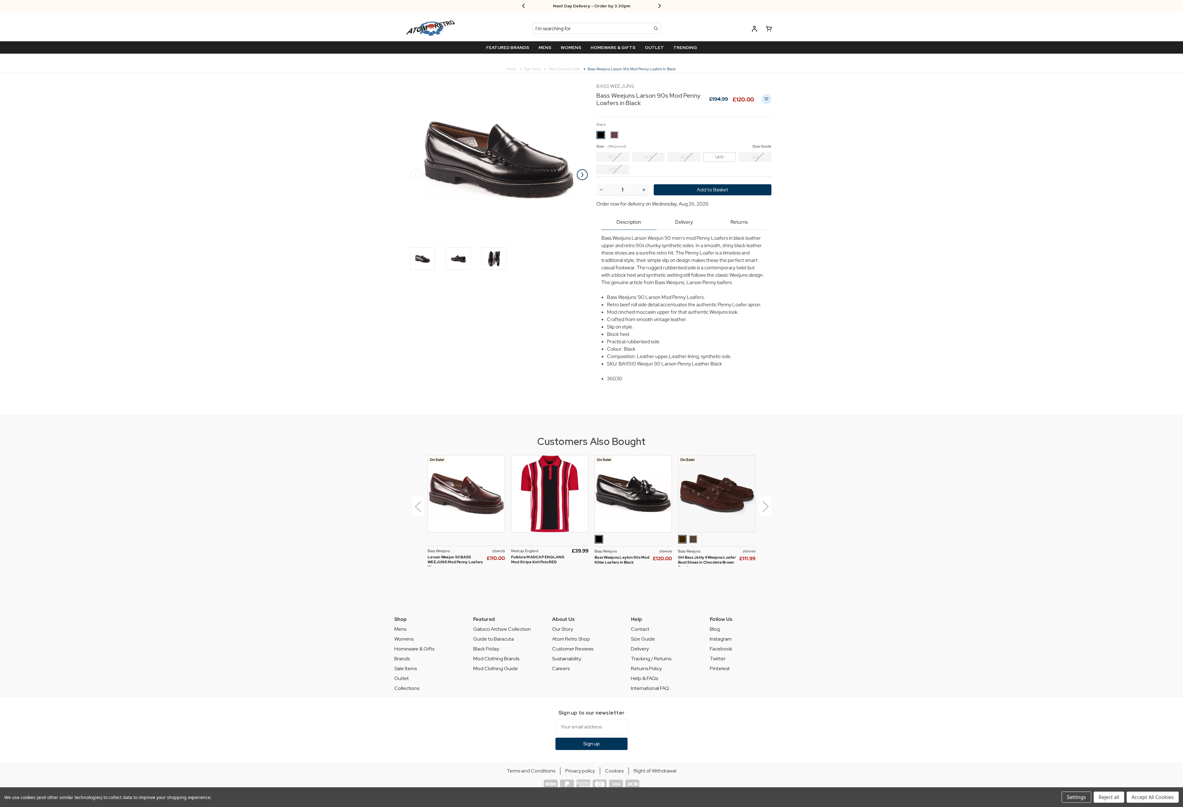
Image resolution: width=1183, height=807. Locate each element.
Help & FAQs (644, 678)
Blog (715, 629)
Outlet (401, 678)
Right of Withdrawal (655, 771)
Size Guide (643, 639)
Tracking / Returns (651, 658)
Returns (739, 222)
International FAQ (650, 688)
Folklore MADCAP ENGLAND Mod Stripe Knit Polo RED (537, 559)
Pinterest (720, 668)
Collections (406, 688)
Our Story (562, 629)
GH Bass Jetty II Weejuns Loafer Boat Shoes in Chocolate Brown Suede (707, 562)
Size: (683, 146)
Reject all (1109, 797)
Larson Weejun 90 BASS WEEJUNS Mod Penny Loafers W (455, 562)
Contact (640, 629)
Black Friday (486, 649)
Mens (400, 629)
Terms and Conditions (531, 771)
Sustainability (566, 658)
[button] (416, 511)
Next (582, 175)
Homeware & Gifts (414, 649)
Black (601, 124)
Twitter (718, 658)
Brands (402, 658)
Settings (1076, 797)
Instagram (721, 639)
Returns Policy (646, 668)
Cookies (614, 771)
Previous (416, 175)
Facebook (721, 649)
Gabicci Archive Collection (502, 629)
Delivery (684, 222)
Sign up (591, 743)
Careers (561, 668)
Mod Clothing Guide (495, 668)
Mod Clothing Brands (496, 658)
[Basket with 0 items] (769, 29)
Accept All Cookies (1153, 797)
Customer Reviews (572, 649)
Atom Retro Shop (571, 639)
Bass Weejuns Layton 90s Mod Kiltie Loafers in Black (622, 560)
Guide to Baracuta (493, 639)
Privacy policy (580, 771)
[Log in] (754, 30)
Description (628, 222)
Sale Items (405, 668)
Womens (403, 639)
